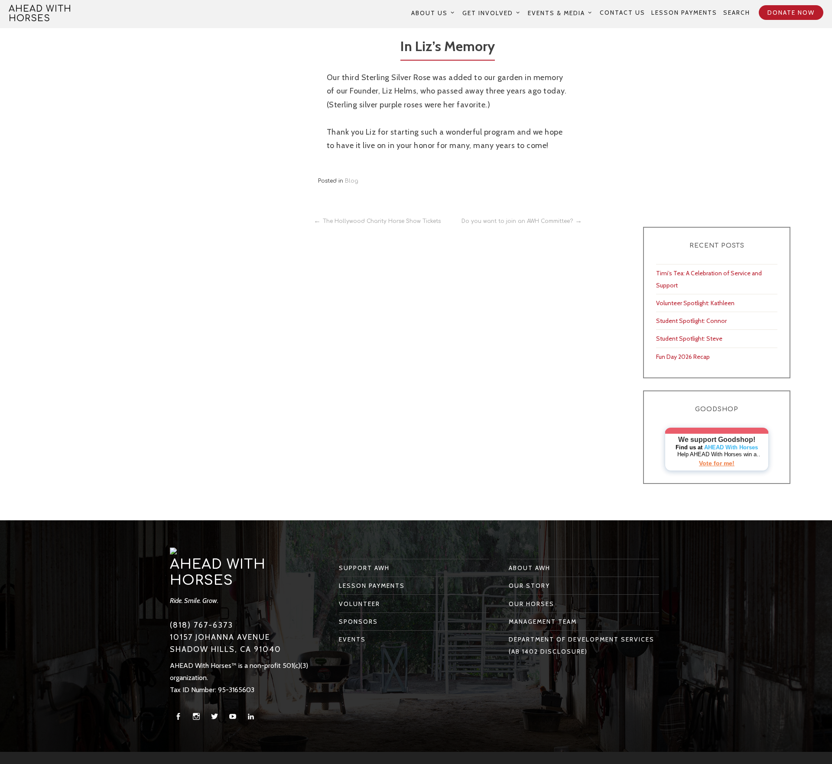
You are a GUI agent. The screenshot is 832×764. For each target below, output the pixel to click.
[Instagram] (196, 716)
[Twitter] (214, 716)
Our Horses (531, 604)
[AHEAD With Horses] (173, 550)
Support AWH (364, 568)
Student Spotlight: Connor (691, 321)
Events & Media (556, 13)
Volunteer (359, 604)
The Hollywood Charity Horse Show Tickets (382, 221)
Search (736, 13)
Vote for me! (716, 463)
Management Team (543, 621)
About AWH (529, 568)
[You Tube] (232, 716)
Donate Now (791, 12)
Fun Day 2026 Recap (683, 357)
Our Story (529, 586)
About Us (429, 13)
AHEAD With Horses (40, 13)
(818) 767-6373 (201, 625)
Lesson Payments (684, 13)
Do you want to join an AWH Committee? (517, 221)
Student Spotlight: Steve (689, 338)
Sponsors (358, 621)
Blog (351, 181)
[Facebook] (178, 716)
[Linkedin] (251, 716)
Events (352, 639)
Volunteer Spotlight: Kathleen (695, 303)
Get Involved (487, 13)
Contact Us (622, 13)
